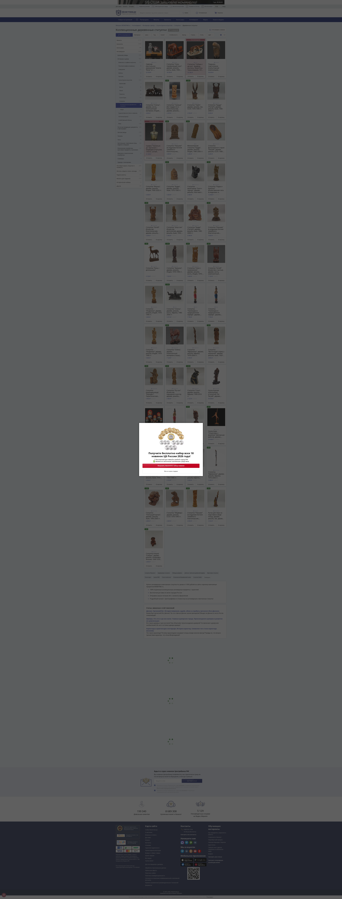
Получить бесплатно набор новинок (171, 466)
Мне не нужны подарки (171, 471)
